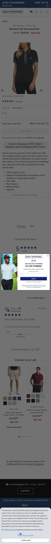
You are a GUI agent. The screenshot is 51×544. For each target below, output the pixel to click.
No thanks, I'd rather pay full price (33, 281)
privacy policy (28, 287)
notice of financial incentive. (37, 287)
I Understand (25, 540)
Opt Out (11, 530)
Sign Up (33, 278)
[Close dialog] (48, 255)
